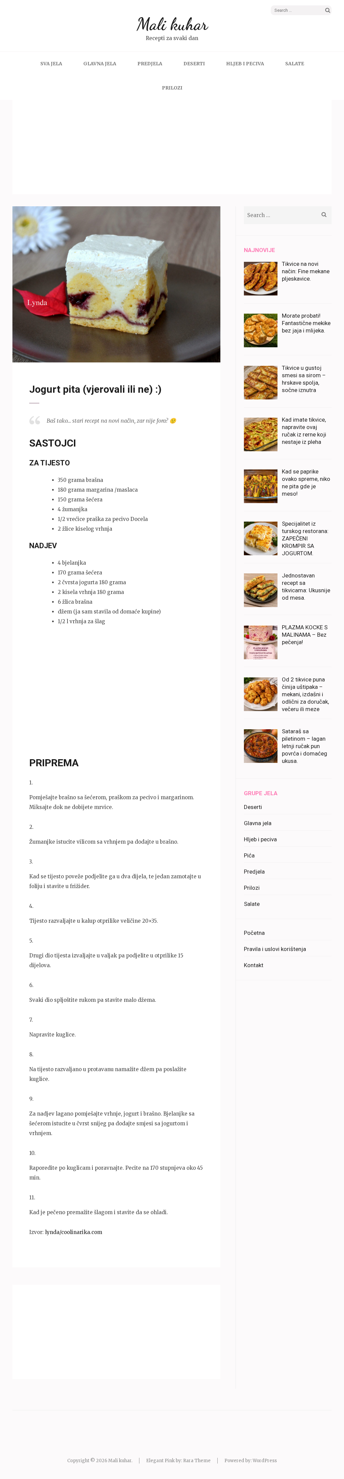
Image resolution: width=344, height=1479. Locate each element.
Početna (254, 932)
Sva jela (51, 64)
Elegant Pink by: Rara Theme (178, 1461)
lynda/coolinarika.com (73, 1232)
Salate (294, 64)
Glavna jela (99, 64)
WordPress (265, 1461)
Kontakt (253, 965)
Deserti (194, 64)
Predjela (149, 64)
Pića (249, 855)
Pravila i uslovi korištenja (275, 949)
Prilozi (172, 88)
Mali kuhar (172, 24)
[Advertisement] (172, 147)
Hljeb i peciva (245, 64)
